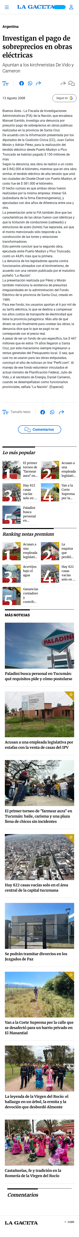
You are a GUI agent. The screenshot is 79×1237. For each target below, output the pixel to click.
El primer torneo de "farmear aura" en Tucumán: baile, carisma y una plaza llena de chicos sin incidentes (38, 816)
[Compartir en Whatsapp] (30, 84)
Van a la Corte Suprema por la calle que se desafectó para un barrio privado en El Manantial (39, 1027)
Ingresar (71, 7)
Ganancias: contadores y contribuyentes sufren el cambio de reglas (34, 601)
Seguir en (62, 98)
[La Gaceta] (39, 7)
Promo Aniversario (59, 7)
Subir (71, 1222)
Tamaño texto (20, 412)
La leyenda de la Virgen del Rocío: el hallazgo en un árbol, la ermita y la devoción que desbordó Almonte (36, 1101)
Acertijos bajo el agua (29, 571)
